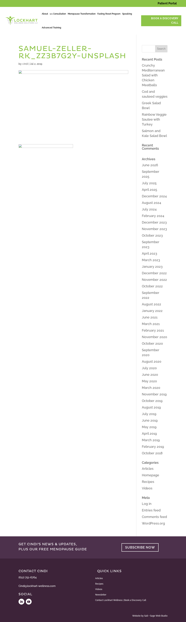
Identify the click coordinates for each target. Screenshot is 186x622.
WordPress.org (153, 523)
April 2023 (149, 253)
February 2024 (153, 216)
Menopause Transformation (82, 14)
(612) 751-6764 (28, 577)
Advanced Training (51, 27)
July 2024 (149, 209)
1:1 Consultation (58, 14)
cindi (25, 63)
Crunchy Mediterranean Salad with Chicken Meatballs (153, 75)
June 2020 (150, 374)
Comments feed (154, 517)
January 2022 (152, 311)
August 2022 (151, 304)
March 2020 (151, 388)
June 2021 (149, 317)
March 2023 (151, 260)
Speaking (127, 14)
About (45, 14)
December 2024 (154, 196)
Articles (147, 469)
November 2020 (154, 337)
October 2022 (152, 286)
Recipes (148, 482)
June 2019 (150, 420)
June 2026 (150, 165)
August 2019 (151, 407)
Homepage (150, 475)
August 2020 (151, 361)
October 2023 (152, 235)
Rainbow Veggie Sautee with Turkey (154, 119)
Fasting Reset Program (108, 14)
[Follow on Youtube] (29, 602)
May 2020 (149, 381)
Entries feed (151, 510)
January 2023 (152, 266)
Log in (146, 504)
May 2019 (149, 427)
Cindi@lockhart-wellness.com (37, 586)
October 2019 (152, 401)
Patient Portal (167, 3)
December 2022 (154, 273)
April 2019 (149, 433)
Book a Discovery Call (164, 20)
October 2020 (152, 343)
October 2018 (152, 453)
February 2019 (153, 446)
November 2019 (154, 394)
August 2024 (151, 203)
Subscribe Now (140, 547)
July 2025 (149, 183)
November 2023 (154, 229)
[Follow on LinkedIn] (21, 602)
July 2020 (149, 368)
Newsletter (100, 594)
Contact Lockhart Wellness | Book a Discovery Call (120, 600)
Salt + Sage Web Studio (155, 616)
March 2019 (151, 440)
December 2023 (154, 222)
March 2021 (151, 324)
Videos (147, 488)
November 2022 (154, 280)
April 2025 (149, 190)
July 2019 (149, 414)
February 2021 (153, 330)
